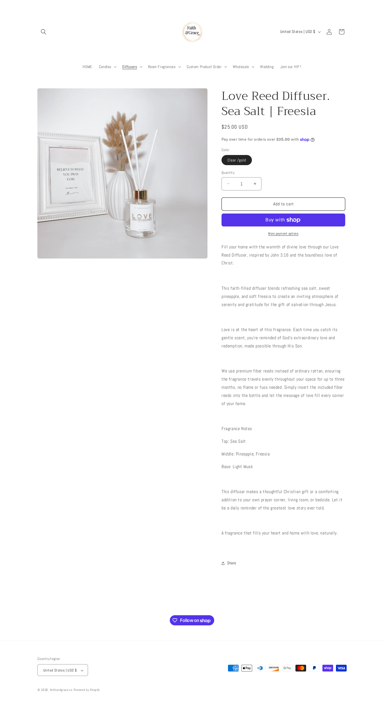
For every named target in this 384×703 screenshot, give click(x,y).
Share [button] (231, 562)
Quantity (228, 172)
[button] (43, 32)
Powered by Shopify (87, 690)
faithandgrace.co (61, 690)
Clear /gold (236, 160)
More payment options (283, 233)
